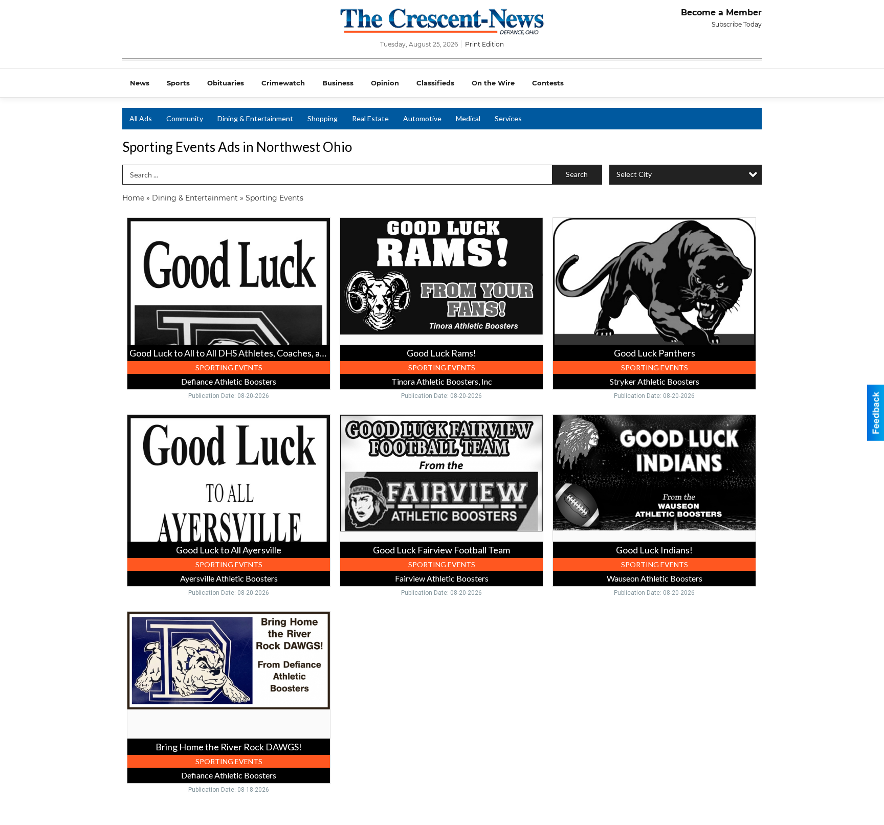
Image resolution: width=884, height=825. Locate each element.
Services (508, 118)
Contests (548, 83)
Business (337, 83)
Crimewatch (283, 83)
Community (184, 118)
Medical (468, 118)
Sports (178, 83)
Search (577, 174)
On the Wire (493, 83)
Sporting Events (274, 198)
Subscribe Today (737, 24)
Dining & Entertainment (255, 118)
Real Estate (370, 118)
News (139, 83)
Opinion (385, 83)
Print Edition (484, 44)
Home (133, 198)
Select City (634, 174)
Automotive (422, 118)
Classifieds (435, 83)
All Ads (140, 118)
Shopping (322, 118)
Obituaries (225, 83)
